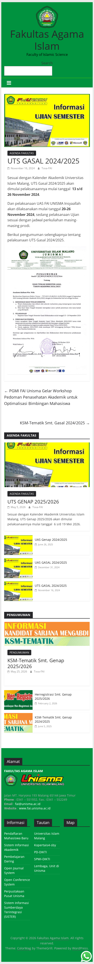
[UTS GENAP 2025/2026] (47, 445)
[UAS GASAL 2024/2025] (18, 560)
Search (47, 63)
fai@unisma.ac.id (27, 804)
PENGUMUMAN (19, 652)
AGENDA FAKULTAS (22, 153)
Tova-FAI (47, 168)
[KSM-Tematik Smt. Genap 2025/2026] (47, 624)
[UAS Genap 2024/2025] (18, 538)
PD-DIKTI (40, 852)
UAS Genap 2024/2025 (51, 539)
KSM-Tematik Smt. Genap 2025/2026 (35, 663)
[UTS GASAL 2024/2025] (18, 584)
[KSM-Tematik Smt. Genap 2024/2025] (18, 715)
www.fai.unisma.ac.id (34, 808)
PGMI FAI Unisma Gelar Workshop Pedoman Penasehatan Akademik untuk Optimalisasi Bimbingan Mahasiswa (40, 397)
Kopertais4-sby (45, 845)
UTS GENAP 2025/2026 (33, 501)
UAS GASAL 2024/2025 (51, 562)
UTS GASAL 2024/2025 (51, 586)
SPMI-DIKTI (42, 859)
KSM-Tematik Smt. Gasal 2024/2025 (55, 422)
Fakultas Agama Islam (47, 40)
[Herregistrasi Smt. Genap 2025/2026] (18, 692)
